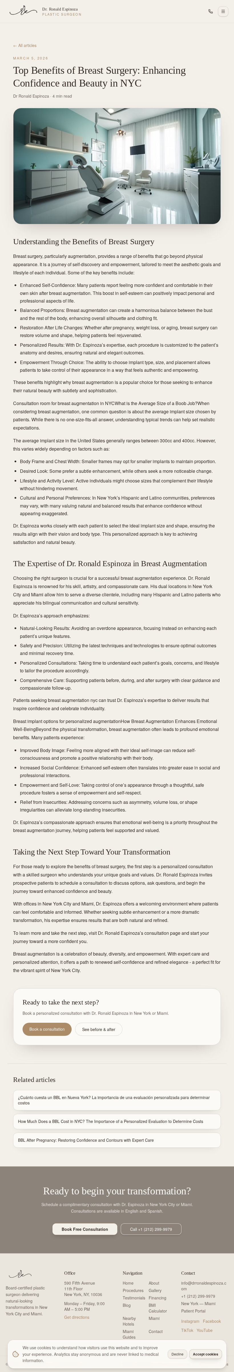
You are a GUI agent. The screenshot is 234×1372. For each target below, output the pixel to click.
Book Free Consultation (85, 1229)
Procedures (133, 1290)
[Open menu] (223, 11)
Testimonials (134, 1298)
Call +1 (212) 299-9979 (151, 1229)
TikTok (187, 1330)
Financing (157, 1298)
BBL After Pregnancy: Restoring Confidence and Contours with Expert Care (86, 1140)
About (154, 1283)
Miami (154, 1318)
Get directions (76, 1317)
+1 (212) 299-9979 (198, 1296)
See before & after (98, 1029)
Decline (177, 1354)
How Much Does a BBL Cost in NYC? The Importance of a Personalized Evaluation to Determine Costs (110, 1121)
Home (128, 1283)
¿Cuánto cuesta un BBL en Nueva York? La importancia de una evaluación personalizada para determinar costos (114, 1100)
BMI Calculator (158, 1308)
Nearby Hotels (129, 1321)
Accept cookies (205, 1354)
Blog (127, 1305)
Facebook (212, 1321)
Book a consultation (47, 1029)
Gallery (155, 1290)
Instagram (190, 1321)
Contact (156, 1331)
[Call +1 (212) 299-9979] (210, 11)
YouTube (205, 1330)
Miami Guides (129, 1334)
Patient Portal (193, 1311)
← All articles (25, 45)
